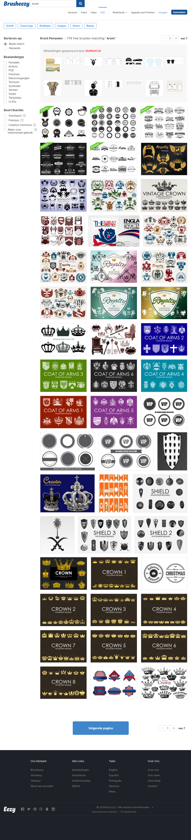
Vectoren (72, 12)
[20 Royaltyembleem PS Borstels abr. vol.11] (113, 266)
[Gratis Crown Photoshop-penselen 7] (63, 646)
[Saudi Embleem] (57, 534)
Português (115, 780)
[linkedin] (53, 809)
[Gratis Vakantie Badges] (164, 573)
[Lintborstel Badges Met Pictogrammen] (113, 493)
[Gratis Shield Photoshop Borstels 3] (104, 534)
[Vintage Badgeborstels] (164, 122)
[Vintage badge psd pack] (63, 159)
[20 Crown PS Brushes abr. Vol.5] (164, 682)
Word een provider (42, 786)
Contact (152, 786)
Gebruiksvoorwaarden (105, 811)
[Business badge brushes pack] (63, 122)
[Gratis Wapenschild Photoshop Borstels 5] (113, 412)
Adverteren (79, 775)
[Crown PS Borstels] (67, 493)
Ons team (154, 775)
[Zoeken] (80, 3)
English (113, 769)
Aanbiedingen (80, 769)
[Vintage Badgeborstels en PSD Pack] (113, 159)
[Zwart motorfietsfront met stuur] (93, 61)
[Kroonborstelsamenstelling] (63, 339)
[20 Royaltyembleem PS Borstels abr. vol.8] (63, 303)
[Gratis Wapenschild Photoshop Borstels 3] (63, 375)
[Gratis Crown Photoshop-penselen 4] (164, 610)
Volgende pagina (100, 728)
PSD (102, 12)
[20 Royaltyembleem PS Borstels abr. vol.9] (164, 159)
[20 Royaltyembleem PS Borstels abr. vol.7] (165, 231)
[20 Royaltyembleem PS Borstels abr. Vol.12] (164, 303)
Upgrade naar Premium (143, 12)
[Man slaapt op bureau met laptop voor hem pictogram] (93, 88)
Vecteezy (36, 775)
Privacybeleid (128, 811)
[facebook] (22, 809)
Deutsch (114, 786)
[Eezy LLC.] (9, 809)
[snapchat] (47, 809)
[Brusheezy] (16, 4)
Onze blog (154, 780)
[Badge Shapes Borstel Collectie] (67, 451)
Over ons (153, 769)
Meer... (113, 791)
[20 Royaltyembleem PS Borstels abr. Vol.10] (113, 303)
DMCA (76, 786)
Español (114, 775)
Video (94, 12)
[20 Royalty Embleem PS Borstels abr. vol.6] (63, 266)
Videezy (36, 780)
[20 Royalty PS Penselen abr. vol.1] (113, 339)
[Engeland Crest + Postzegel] (114, 231)
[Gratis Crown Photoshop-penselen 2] (63, 610)
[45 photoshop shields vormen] (172, 451)
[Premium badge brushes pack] (113, 122)
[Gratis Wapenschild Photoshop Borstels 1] (63, 412)
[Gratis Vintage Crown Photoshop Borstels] (164, 195)
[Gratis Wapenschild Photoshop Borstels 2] (164, 339)
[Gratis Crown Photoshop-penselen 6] (164, 646)
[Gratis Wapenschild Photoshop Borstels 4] (164, 375)
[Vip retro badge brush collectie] (164, 412)
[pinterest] (34, 809)
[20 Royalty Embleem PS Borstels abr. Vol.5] (113, 195)
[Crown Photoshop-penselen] (63, 573)
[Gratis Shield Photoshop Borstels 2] (161, 534)
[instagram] (40, 809)
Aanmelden (179, 12)
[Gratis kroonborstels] (114, 573)
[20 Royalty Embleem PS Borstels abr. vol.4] (164, 266)
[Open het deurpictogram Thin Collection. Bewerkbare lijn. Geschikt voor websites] (113, 83)
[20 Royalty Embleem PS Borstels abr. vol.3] (63, 195)
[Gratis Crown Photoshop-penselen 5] (113, 646)
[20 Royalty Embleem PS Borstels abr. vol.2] (62, 231)
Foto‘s (84, 12)
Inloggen (163, 12)
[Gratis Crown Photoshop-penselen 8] (63, 682)
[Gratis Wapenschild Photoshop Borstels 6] (113, 375)
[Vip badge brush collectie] (126, 451)
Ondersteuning (81, 780)
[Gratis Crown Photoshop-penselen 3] (113, 610)
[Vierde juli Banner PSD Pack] (113, 682)
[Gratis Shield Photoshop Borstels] (160, 493)
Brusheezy (37, 769)
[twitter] (28, 809)
